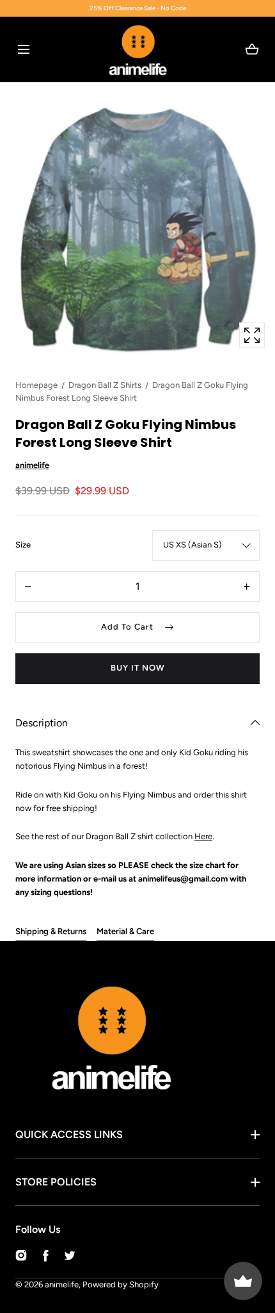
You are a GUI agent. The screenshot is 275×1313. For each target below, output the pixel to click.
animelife (62, 1284)
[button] (23, 49)
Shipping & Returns (50, 931)
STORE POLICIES (56, 1182)
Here (203, 836)
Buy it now (138, 668)
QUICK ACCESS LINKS (69, 1134)
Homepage (36, 385)
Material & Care (125, 931)
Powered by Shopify (120, 1284)
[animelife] (137, 49)
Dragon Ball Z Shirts (104, 385)
